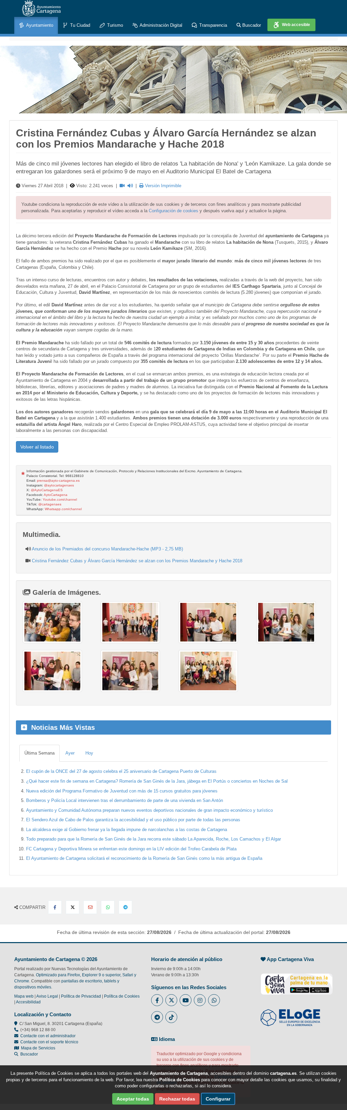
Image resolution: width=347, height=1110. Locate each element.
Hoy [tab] (89, 753)
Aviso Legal (47, 996)
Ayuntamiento (39, 25)
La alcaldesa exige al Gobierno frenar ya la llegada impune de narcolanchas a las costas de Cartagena (126, 829)
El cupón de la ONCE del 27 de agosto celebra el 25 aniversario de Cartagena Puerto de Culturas (121, 771)
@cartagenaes (49, 504)
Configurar (218, 1099)
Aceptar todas (133, 1099)
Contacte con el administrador (48, 1035)
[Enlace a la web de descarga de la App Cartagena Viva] (296, 980)
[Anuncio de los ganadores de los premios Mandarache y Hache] (56, 622)
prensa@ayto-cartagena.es (58, 480)
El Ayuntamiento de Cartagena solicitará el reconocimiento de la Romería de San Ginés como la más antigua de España (144, 858)
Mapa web (24, 996)
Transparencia (212, 25)
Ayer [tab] (70, 753)
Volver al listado (37, 447)
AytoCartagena (55, 495)
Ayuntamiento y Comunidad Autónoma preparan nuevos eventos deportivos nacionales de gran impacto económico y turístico (149, 810)
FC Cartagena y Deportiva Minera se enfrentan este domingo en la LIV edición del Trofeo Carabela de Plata (131, 848)
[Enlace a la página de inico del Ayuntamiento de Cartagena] (41, 8)
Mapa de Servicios (37, 1048)
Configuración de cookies (173, 210)
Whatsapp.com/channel (63, 509)
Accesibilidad (28, 1002)
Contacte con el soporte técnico (49, 1042)
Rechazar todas (177, 1099)
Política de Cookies (122, 996)
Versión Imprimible (162, 185)
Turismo (114, 25)
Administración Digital (160, 25)
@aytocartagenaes (59, 485)
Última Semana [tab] (39, 753)
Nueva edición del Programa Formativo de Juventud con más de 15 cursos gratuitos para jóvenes (122, 790)
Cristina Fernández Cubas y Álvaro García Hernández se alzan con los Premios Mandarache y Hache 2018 (137, 560)
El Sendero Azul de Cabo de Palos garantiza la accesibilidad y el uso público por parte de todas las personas (133, 819)
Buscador (251, 25)
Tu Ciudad (79, 25)
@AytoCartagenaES (47, 490)
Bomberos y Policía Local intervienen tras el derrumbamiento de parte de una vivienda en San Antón (124, 800)
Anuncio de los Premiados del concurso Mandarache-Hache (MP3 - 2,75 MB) (107, 548)
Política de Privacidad (81, 996)
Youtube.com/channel (60, 499)
